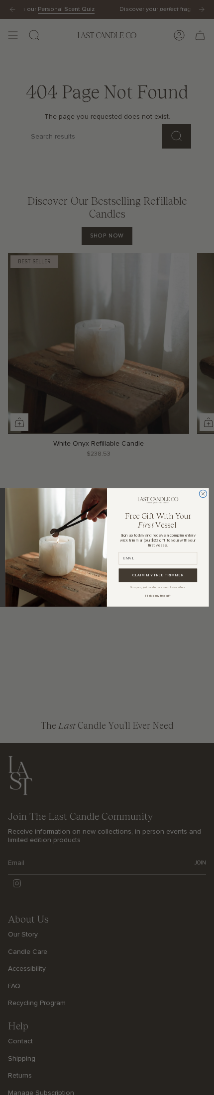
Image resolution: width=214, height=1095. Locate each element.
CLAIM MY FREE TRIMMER (158, 576)
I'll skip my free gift (158, 596)
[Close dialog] (203, 493)
